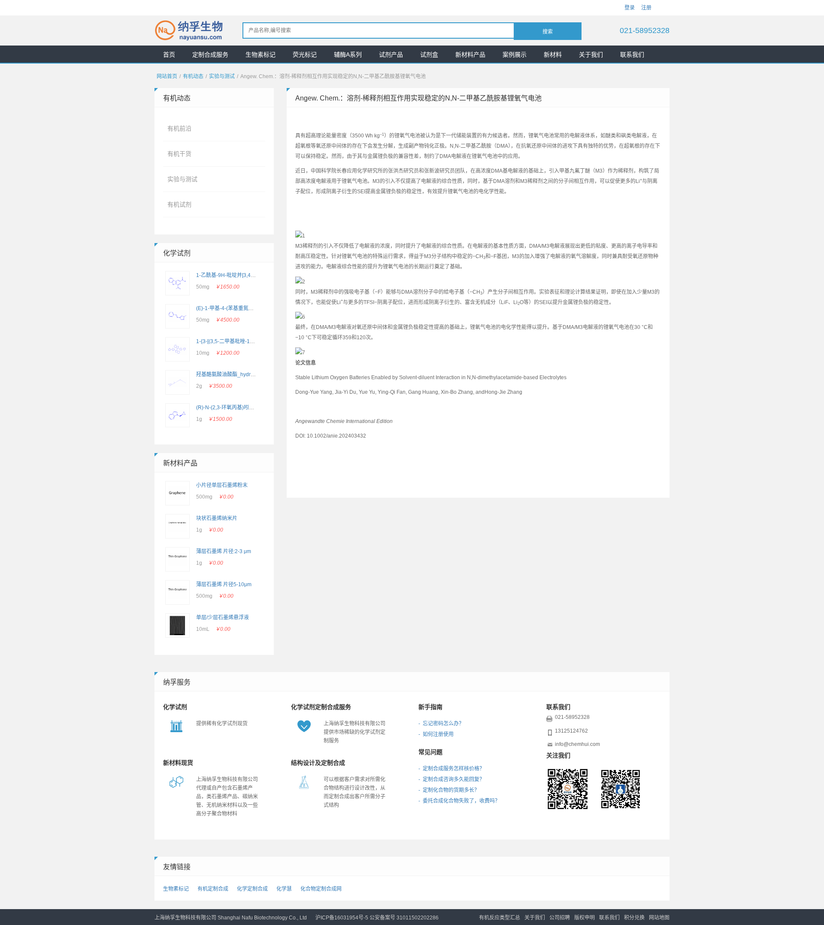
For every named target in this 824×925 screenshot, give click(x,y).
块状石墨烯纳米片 (216, 518)
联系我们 (632, 54)
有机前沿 (179, 128)
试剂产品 (391, 54)
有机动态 (193, 76)
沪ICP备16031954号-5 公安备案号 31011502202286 (377, 918)
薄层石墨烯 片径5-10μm (223, 584)
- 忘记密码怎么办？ (441, 724)
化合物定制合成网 (321, 889)
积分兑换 (634, 918)
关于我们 (591, 54)
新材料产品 (470, 54)
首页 (169, 54)
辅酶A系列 (348, 54)
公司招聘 (559, 918)
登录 (629, 8)
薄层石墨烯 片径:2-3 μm (223, 551)
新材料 (553, 54)
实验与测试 (222, 76)
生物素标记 (260, 54)
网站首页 (167, 76)
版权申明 (584, 918)
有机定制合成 (212, 889)
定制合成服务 (210, 54)
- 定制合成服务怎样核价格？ (451, 769)
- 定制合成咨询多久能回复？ (451, 779)
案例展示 (515, 54)
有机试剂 (179, 204)
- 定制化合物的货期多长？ (448, 790)
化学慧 (284, 889)
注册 (646, 8)
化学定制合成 (252, 889)
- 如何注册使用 (436, 734)
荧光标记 (305, 54)
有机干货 (179, 153)
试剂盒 (429, 54)
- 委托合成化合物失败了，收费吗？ (459, 801)
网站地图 (659, 918)
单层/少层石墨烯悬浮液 (222, 618)
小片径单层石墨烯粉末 (222, 485)
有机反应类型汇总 (499, 918)
